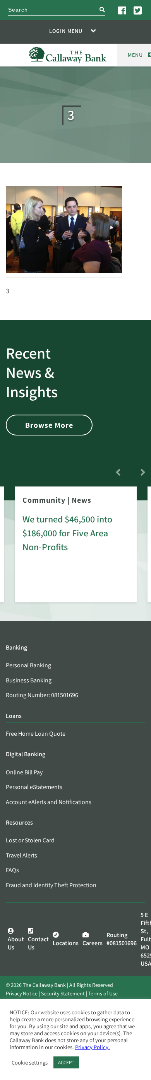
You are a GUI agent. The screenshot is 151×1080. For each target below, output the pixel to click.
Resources (19, 823)
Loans (14, 716)
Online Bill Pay (24, 772)
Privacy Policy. (92, 1047)
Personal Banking (28, 665)
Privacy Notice (22, 993)
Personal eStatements (34, 787)
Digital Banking (25, 754)
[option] (75, 549)
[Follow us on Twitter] (138, 10)
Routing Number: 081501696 (42, 695)
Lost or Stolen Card (30, 840)
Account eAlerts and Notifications (48, 802)
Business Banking (28, 680)
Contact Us (38, 943)
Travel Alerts (21, 855)
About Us (16, 943)
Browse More (49, 425)
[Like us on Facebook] (122, 10)
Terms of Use (103, 993)
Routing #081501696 (121, 939)
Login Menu (65, 30)
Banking (16, 647)
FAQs (12, 870)
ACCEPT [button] (66, 1062)
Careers (92, 943)
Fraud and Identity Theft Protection (51, 885)
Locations (66, 943)
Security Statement (63, 993)
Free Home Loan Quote (35, 734)
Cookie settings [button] (30, 1062)
